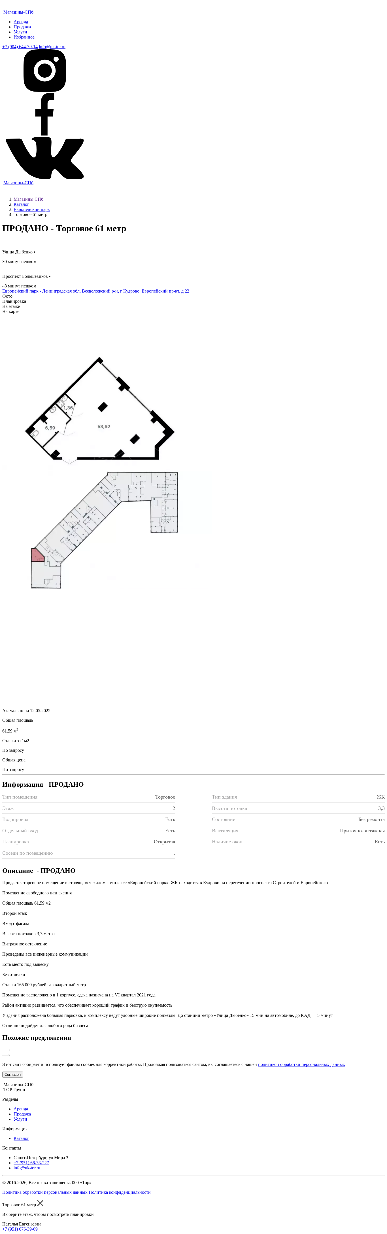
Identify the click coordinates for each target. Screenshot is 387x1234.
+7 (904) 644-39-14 (20, 46)
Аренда (21, 21)
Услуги (20, 31)
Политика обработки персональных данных (45, 1192)
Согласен (13, 1074)
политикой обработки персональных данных (301, 1064)
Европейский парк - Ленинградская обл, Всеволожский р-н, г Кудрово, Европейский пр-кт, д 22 (95, 291)
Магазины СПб (28, 199)
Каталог (21, 204)
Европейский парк (32, 209)
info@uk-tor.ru (52, 46)
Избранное (24, 37)
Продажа (22, 26)
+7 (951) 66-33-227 (31, 1162)
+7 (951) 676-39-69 (20, 1229)
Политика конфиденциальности (120, 1192)
